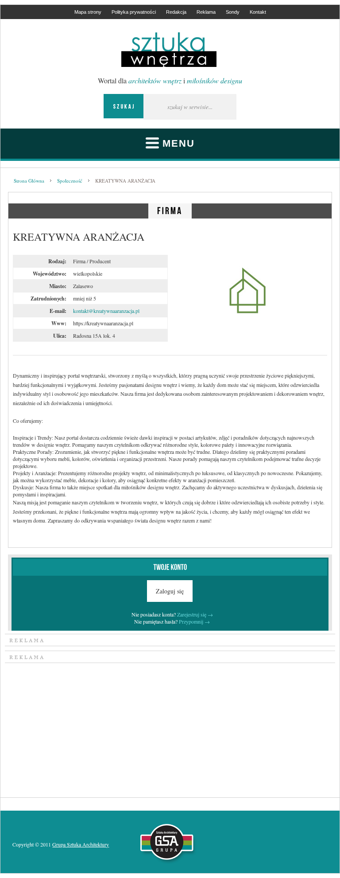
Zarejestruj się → (195, 614)
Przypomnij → (194, 621)
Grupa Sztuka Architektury (80, 844)
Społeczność (69, 180)
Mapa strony (87, 12)
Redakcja (176, 12)
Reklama (206, 12)
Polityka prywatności (134, 12)
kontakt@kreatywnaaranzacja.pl (106, 310)
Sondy (233, 12)
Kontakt (258, 12)
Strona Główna (29, 180)
